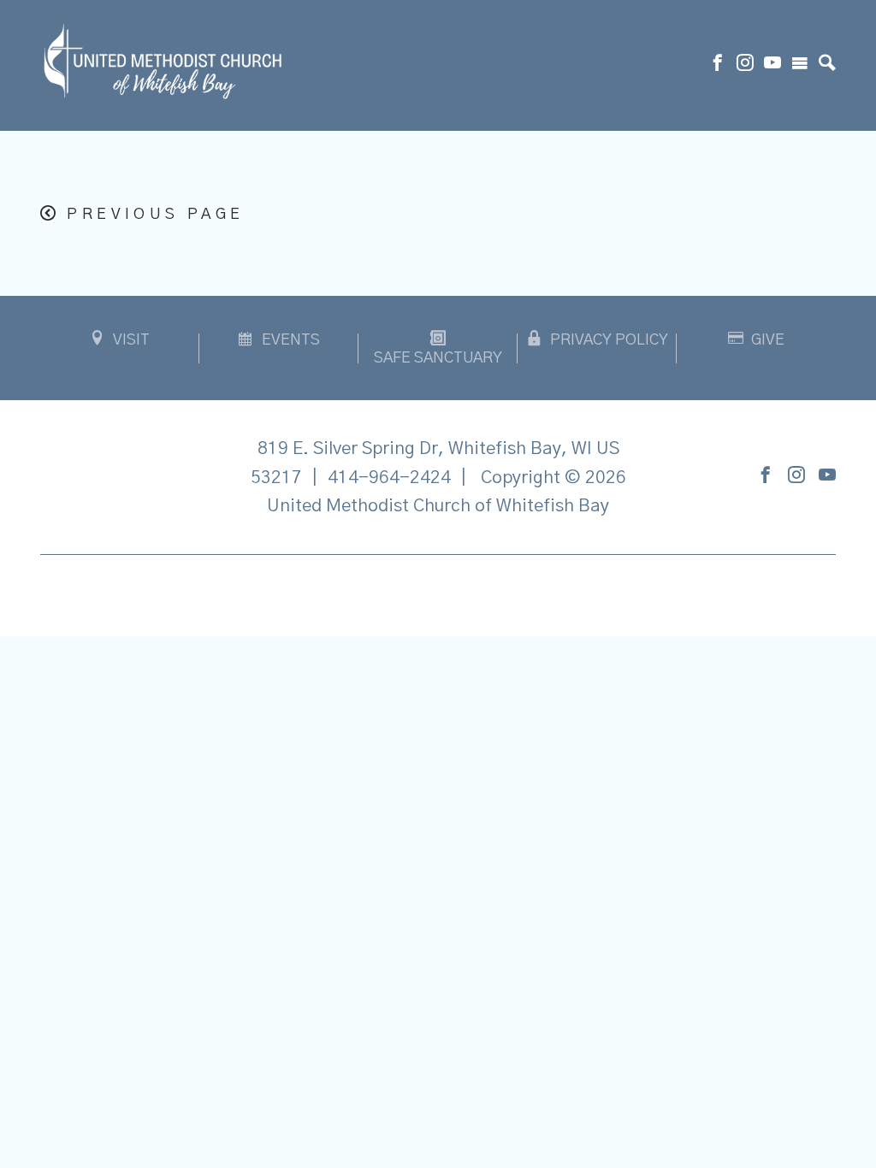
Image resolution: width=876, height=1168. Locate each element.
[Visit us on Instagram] (745, 65)
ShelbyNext (438, 590)
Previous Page (155, 214)
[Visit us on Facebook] (717, 65)
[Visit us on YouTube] (772, 65)
